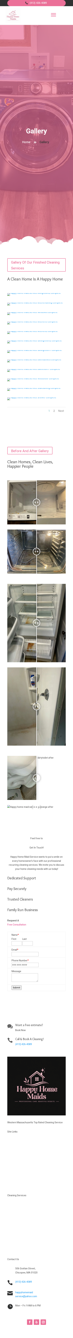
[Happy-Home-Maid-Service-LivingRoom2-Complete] (34, 293)
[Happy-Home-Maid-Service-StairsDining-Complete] (34, 388)
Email (15, 950)
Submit (16, 987)
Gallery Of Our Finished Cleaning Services (35, 265)
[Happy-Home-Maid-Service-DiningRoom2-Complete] (34, 340)
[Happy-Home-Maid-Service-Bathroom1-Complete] (33, 369)
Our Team (18, 1170)
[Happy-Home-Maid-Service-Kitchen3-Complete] (32, 321)
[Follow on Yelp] (36, 1322)
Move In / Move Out (26, 1234)
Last (24, 939)
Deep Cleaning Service (28, 1220)
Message (16, 971)
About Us (18, 1156)
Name (15, 935)
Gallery (36, 131)
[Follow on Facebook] (29, 1322)
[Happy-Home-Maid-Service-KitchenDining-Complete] (35, 302)
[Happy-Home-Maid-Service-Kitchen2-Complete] (32, 331)
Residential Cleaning (26, 1206)
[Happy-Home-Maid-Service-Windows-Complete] (32, 312)
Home (26, 142)
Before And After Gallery (30, 451)
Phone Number (20, 960)
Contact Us (19, 1184)
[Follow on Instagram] (43, 1322)
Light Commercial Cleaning (31, 1247)
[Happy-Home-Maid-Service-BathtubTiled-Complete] (34, 359)
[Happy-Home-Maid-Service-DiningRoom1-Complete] (34, 350)
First (14, 939)
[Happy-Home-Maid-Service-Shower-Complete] (31, 397)
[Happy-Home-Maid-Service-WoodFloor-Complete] (33, 378)
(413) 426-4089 (38, 3)
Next (61, 411)
